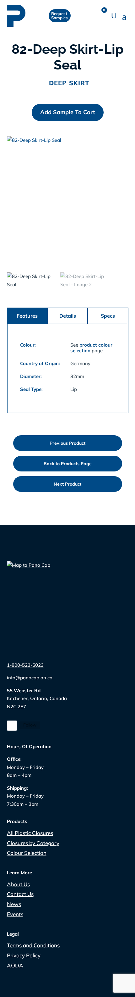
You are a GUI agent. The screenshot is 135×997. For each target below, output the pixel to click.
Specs (108, 316)
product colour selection (91, 348)
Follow (29, 725)
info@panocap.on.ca (29, 678)
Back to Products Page (68, 463)
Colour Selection (26, 852)
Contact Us (20, 894)
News (14, 904)
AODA (15, 965)
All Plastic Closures (30, 833)
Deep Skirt (69, 83)
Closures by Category (33, 843)
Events (15, 914)
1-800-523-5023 (25, 665)
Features (27, 316)
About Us (18, 884)
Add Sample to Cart (67, 112)
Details (67, 316)
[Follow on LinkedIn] (12, 726)
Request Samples (59, 15)
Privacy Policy (23, 955)
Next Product (67, 484)
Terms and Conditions (33, 945)
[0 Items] (102, 15)
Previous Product (67, 443)
